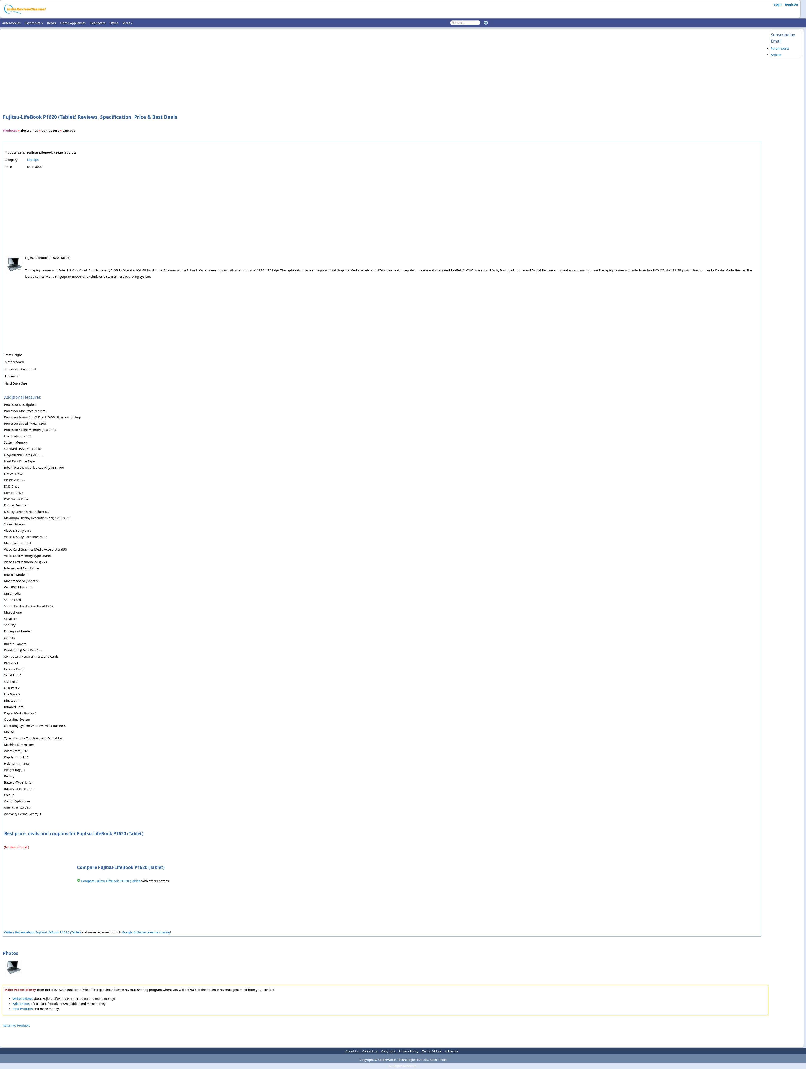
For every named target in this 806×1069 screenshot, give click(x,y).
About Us (352, 1051)
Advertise (451, 1051)
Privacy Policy (409, 1051)
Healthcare (97, 23)
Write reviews (23, 998)
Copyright (388, 1051)
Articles (776, 54)
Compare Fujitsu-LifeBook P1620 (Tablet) (111, 881)
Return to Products (16, 1025)
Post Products (23, 1008)
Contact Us (370, 1051)
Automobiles (11, 23)
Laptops (33, 159)
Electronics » (34, 23)
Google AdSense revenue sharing (146, 932)
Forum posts (780, 48)
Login (778, 4)
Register (791, 4)
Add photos (21, 1003)
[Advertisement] (386, 64)
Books (51, 23)
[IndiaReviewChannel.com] (24, 15)
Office (114, 23)
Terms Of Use (431, 1051)
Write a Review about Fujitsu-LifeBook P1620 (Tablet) (42, 932)
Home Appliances (73, 23)
